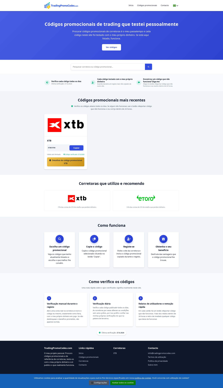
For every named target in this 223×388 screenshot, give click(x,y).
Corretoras (83, 361)
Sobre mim (153, 365)
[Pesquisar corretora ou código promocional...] (148, 67)
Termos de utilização (157, 357)
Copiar (76, 148)
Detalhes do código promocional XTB (67, 162)
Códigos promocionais (147, 5)
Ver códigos (111, 47)
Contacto (165, 5)
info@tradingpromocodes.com (161, 353)
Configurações (100, 382)
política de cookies (143, 378)
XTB (115, 353)
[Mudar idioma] (175, 5)
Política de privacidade (158, 361)
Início (131, 5)
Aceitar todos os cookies (123, 382)
